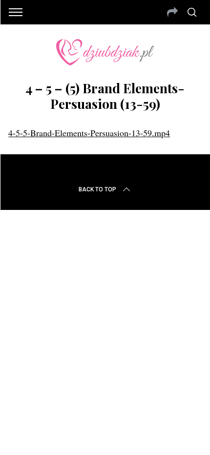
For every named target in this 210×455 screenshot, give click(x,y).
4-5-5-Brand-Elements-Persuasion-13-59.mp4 (89, 133)
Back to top (97, 189)
